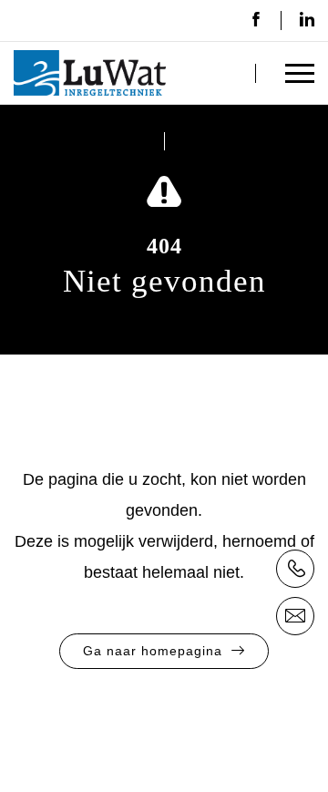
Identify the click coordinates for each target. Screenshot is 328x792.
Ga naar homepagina (152, 650)
